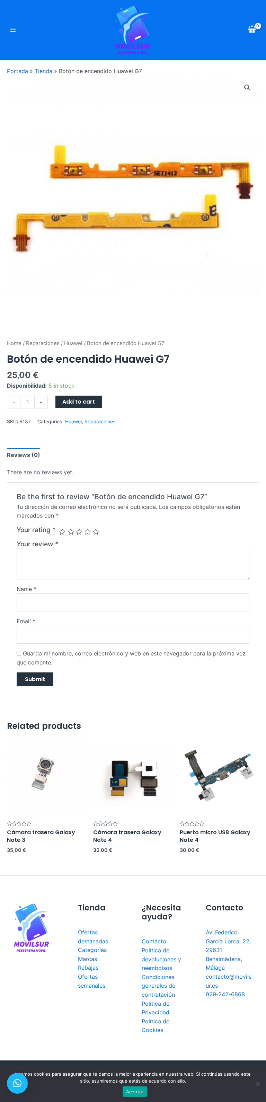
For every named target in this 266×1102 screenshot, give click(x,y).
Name (26, 588)
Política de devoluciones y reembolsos (161, 959)
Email (26, 621)
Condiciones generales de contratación (158, 985)
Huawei (73, 343)
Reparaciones (43, 343)
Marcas (87, 958)
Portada (17, 71)
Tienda (43, 71)
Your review (38, 544)
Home (14, 343)
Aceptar (135, 1091)
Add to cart (78, 402)
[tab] (23, 455)
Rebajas (88, 967)
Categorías (92, 949)
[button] (17, 1083)
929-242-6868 (225, 994)
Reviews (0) (23, 454)
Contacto (154, 941)
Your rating (36, 530)
